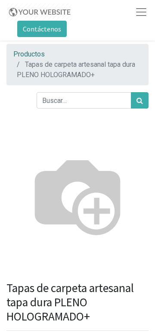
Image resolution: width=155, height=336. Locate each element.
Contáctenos (42, 29)
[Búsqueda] (140, 100)
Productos (29, 54)
